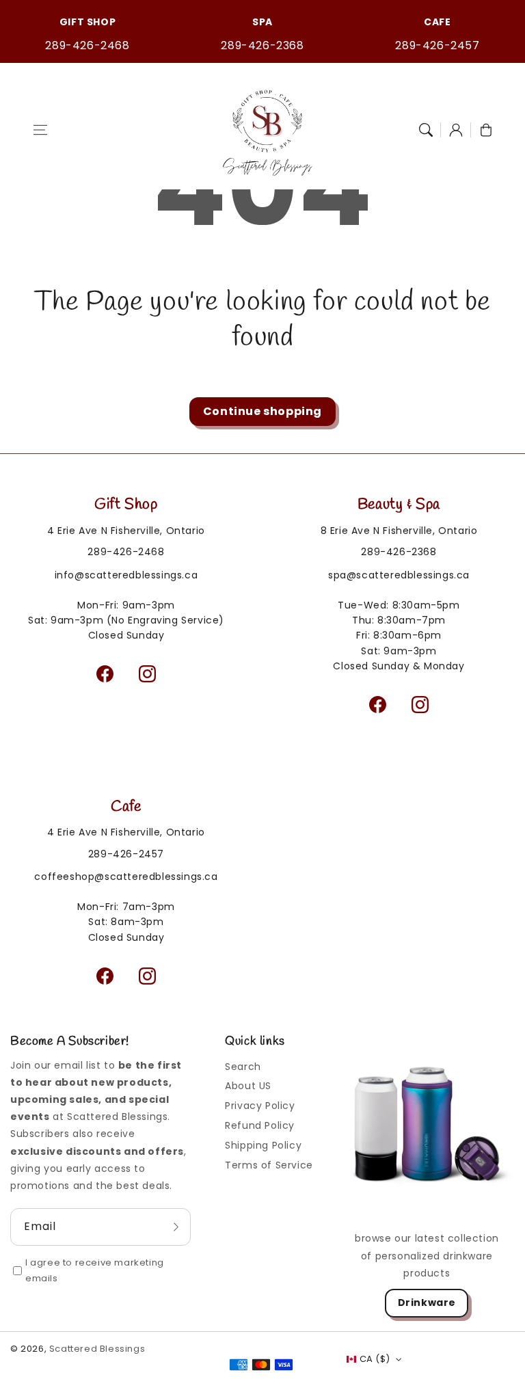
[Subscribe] (176, 1226)
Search (243, 1066)
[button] (40, 130)
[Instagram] (148, 674)
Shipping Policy (263, 1145)
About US (248, 1086)
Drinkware (427, 1302)
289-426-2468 (87, 45)
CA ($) (375, 1358)
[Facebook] (105, 674)
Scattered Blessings (97, 1348)
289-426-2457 (437, 45)
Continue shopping (262, 411)
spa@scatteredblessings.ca (399, 575)
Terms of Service (269, 1165)
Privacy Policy (260, 1105)
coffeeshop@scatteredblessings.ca (125, 876)
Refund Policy (260, 1125)
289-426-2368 (262, 45)
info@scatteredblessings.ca (126, 575)
